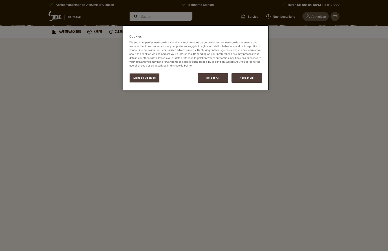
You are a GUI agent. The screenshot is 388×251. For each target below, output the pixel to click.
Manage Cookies (144, 77)
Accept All (247, 77)
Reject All (212, 77)
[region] (196, 57)
